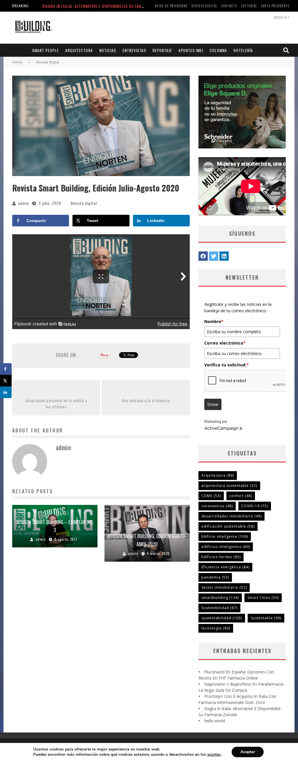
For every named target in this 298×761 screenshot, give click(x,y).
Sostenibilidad (219, 607)
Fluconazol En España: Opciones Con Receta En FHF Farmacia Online (108, 6)
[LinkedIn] (224, 256)
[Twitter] (213, 256)
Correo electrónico (225, 343)
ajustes (214, 754)
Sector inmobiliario (224, 587)
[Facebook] (203, 256)
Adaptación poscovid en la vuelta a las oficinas (56, 403)
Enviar (213, 404)
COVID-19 (254, 505)
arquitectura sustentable (229, 485)
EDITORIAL (249, 5)
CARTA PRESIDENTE (275, 5)
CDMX (211, 495)
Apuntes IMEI (190, 50)
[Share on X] (6, 380)
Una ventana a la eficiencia (146, 400)
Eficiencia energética (225, 567)
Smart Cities (263, 597)
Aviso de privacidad (171, 5)
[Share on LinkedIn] (6, 392)
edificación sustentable (228, 526)
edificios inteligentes (225, 546)
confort (240, 495)
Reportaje (162, 50)
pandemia (215, 577)
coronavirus (217, 505)
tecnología (215, 628)
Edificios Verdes (221, 556)
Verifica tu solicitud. (226, 365)
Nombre (214, 321)
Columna (218, 50)
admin (23, 203)
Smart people (45, 50)
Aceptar (247, 752)
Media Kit (282, 17)
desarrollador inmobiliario (231, 516)
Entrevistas (134, 50)
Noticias (107, 50)
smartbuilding (220, 597)
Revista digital (204, 5)
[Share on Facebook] (6, 369)
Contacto (229, 5)
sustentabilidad (221, 617)
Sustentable (266, 617)
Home (17, 62)
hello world (214, 720)
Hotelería (243, 50)
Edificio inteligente (224, 536)
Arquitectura (79, 50)
